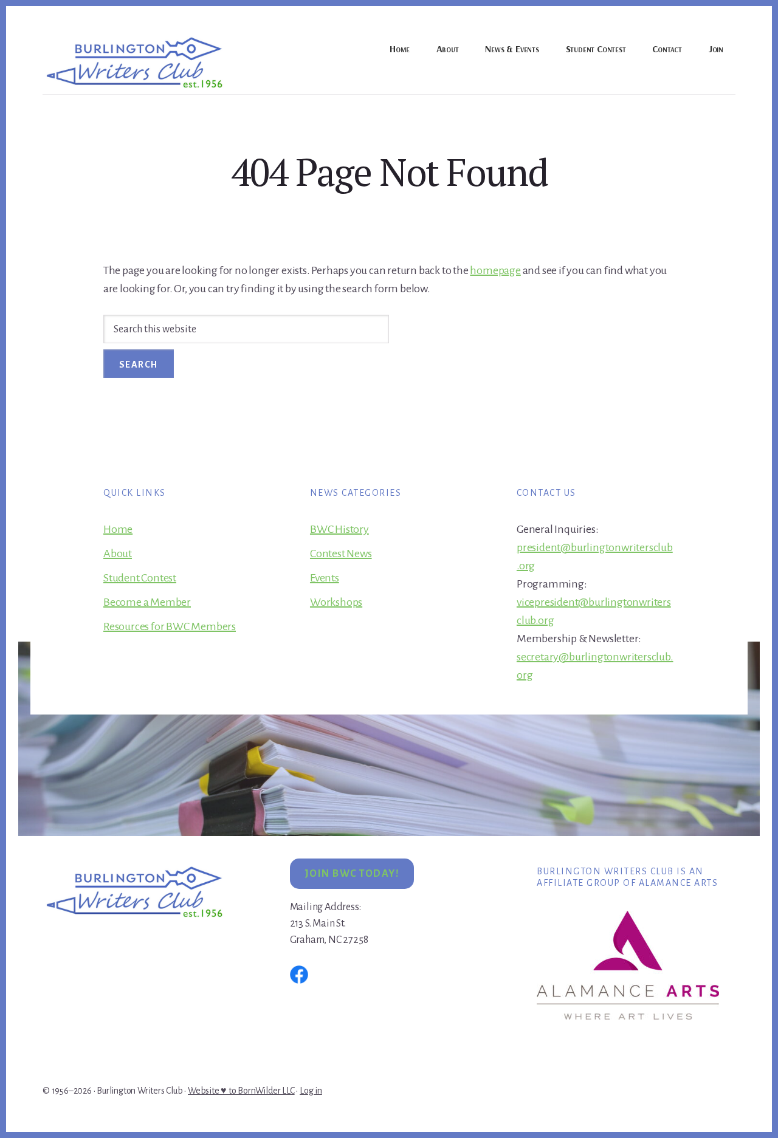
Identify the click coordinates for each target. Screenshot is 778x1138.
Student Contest (139, 578)
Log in (311, 1090)
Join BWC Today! (352, 873)
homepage (495, 270)
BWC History (339, 529)
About (117, 553)
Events (324, 578)
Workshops (336, 602)
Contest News (341, 553)
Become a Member (147, 602)
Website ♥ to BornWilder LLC (241, 1090)
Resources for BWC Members (169, 626)
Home (118, 529)
